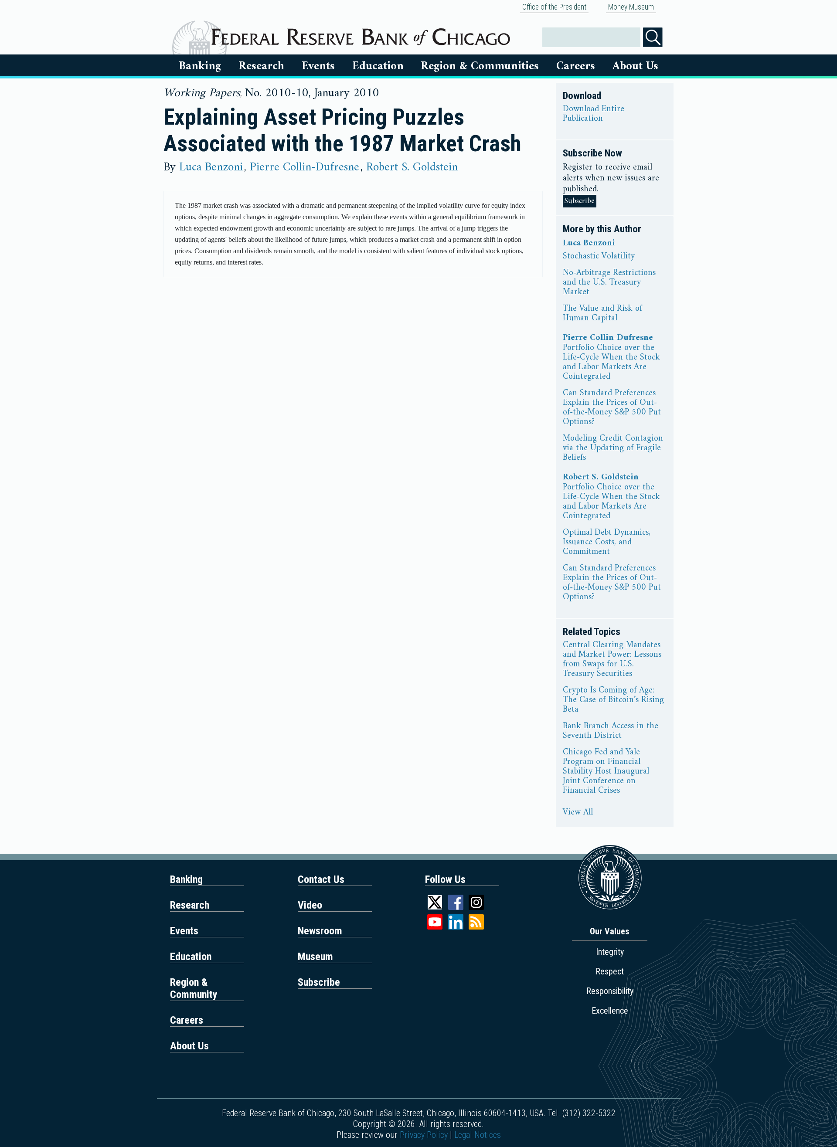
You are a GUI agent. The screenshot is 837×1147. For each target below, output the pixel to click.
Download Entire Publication (593, 114)
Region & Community (194, 988)
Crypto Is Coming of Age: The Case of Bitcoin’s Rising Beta (613, 700)
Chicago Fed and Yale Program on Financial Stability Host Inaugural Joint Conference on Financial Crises (606, 772)
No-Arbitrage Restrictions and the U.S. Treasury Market (609, 282)
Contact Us (321, 879)
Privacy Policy (424, 1135)
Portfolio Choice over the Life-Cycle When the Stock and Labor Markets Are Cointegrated (611, 362)
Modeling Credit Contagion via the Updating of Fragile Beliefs (613, 448)
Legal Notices (477, 1135)
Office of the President (554, 7)
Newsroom (320, 931)
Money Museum (631, 7)
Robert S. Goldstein (412, 167)
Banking (200, 66)
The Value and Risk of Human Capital (602, 313)
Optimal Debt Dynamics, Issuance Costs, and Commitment (606, 542)
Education (378, 66)
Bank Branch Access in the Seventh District (610, 731)
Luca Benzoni (211, 167)
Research (261, 66)
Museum (315, 956)
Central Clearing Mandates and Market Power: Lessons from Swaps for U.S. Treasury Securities (612, 660)
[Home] (360, 33)
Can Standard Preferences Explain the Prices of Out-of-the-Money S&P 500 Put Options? (612, 408)
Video (310, 905)
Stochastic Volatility (599, 256)
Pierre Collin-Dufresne (304, 167)
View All (578, 813)
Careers (575, 66)
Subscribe (580, 201)
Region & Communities (480, 66)
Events (318, 66)
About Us (635, 66)
